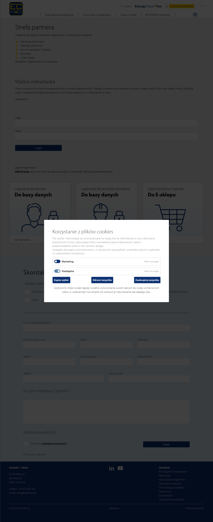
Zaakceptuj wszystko (147, 280)
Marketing (68, 261)
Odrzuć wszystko (102, 280)
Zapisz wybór (61, 280)
